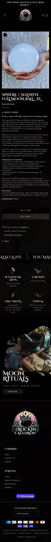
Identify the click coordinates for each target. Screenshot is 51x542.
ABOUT (7, 455)
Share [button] (7, 241)
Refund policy (10, 533)
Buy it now (25, 217)
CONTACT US (10, 458)
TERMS (7, 477)
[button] (4, 15)
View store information (13, 235)
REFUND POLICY (10, 484)
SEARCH (8, 462)
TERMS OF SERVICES (12, 480)
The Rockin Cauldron (18, 530)
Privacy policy (25, 533)
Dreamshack (42, 530)
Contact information (26, 537)
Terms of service (41, 533)
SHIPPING (8, 487)
